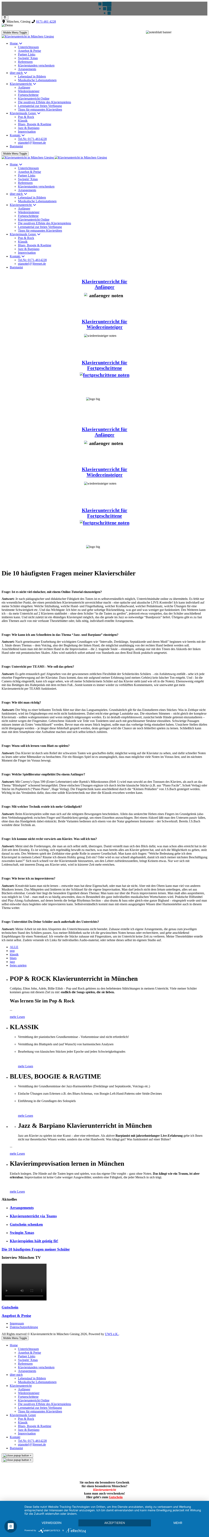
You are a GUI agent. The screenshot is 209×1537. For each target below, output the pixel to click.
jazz (12, 961)
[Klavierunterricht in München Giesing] (28, 36)
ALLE (14, 947)
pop (12, 950)
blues (13, 958)
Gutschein (10, 1307)
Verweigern (51, 1523)
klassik (14, 954)
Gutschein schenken (26, 1224)
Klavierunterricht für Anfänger (104, 284)
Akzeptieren (114, 1523)
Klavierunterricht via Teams (33, 1216)
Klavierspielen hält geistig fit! (34, 1241)
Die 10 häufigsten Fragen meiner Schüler (36, 1249)
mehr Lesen (17, 1017)
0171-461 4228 (46, 21)
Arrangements (22, 1208)
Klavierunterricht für (104, 321)
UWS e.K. (112, 1334)
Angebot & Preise (16, 1315)
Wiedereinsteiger (105, 327)
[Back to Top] (5, 18)
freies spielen (18, 965)
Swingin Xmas (22, 1232)
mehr (177, 1523)
